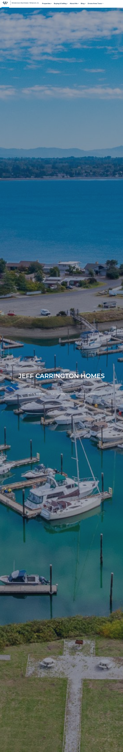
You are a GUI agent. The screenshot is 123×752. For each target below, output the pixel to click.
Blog (84, 5)
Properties (47, 5)
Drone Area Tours (96, 5)
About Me (75, 5)
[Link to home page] (5, 4)
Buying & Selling (61, 5)
